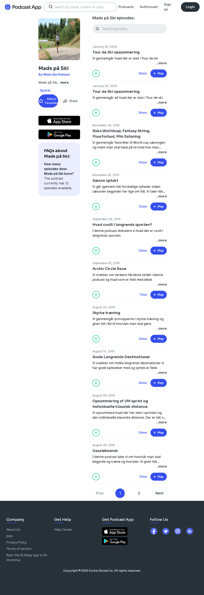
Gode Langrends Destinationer (121, 357)
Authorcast (149, 7)
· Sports (44, 90)
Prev (100, 493)
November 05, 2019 (105, 175)
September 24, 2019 (106, 219)
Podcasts (126, 7)
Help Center (63, 529)
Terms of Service (18, 549)
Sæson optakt (105, 180)
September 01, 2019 (106, 263)
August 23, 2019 (103, 307)
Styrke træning (106, 313)
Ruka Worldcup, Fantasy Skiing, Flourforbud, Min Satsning (121, 134)
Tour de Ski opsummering (116, 52)
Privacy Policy (16, 542)
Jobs (9, 536)
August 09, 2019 (103, 395)
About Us (13, 529)
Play (161, 73)
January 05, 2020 (104, 46)
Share (73, 101)
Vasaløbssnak (105, 451)
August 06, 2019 (103, 445)
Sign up (167, 6)
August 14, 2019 (103, 351)
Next (159, 493)
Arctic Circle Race (109, 269)
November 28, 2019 (105, 125)
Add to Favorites (51, 101)
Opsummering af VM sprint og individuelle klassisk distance (120, 404)
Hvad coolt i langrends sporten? (122, 224)
